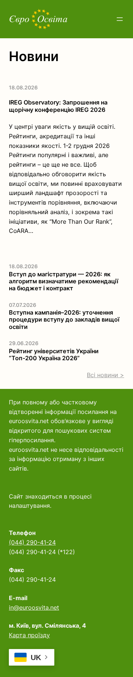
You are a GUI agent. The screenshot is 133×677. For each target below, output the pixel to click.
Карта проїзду (29, 635)
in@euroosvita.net (34, 607)
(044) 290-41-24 (32, 542)
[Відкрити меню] (119, 19)
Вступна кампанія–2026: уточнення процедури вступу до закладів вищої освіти (64, 319)
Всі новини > (105, 375)
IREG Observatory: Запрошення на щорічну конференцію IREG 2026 (58, 106)
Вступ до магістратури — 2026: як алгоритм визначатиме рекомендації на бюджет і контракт (63, 281)
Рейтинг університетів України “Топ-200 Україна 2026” (54, 355)
